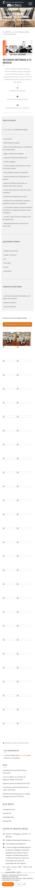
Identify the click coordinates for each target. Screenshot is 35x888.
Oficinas (26, 743)
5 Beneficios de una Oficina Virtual (15, 770)
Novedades (20, 743)
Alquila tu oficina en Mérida (12, 783)
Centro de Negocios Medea (21, 32)
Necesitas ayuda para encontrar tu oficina (17, 324)
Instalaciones (8, 743)
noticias (15, 743)
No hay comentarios (10, 34)
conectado (23, 755)
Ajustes (19, 884)
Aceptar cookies (8, 884)
